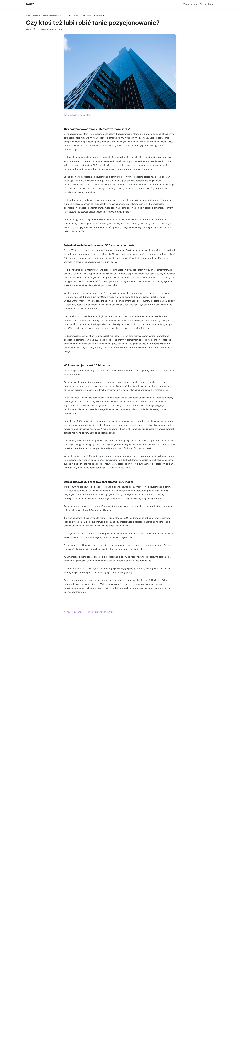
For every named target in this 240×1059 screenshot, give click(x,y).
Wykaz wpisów (190, 4)
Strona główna (207, 4)
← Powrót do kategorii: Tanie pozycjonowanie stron (88, 612)
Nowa (30, 4)
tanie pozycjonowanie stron (77, 115)
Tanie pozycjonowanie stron (53, 15)
